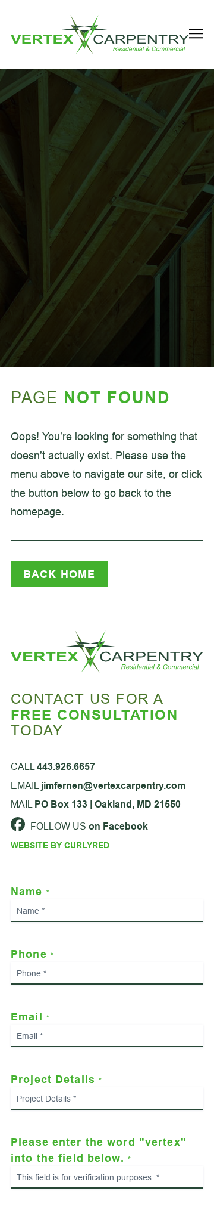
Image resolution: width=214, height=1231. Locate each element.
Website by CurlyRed (60, 845)
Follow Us (88, 826)
